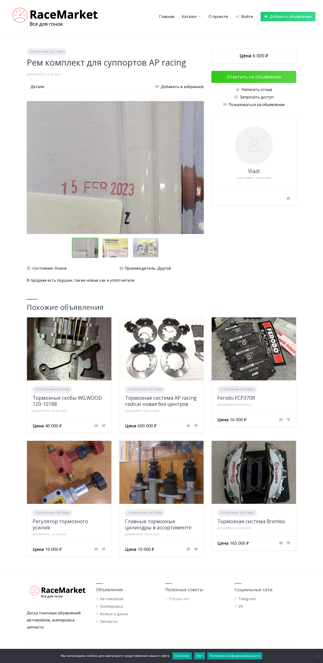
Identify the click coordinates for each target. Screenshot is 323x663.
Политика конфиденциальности (235, 656)
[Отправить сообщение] (288, 198)
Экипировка (111, 606)
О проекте (218, 16)
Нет (199, 656)
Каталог (189, 16)
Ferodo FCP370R (236, 398)
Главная (166, 16)
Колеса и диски (114, 613)
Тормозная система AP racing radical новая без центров (160, 401)
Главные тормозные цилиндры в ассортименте (158, 524)
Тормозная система (46, 51)
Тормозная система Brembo (251, 521)
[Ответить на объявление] (96, 426)
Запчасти (108, 621)
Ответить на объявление (254, 77)
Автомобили (111, 598)
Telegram (247, 598)
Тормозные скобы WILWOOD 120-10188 (67, 401)
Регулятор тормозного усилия (60, 524)
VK (240, 606)
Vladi (254, 171)
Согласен (182, 656)
